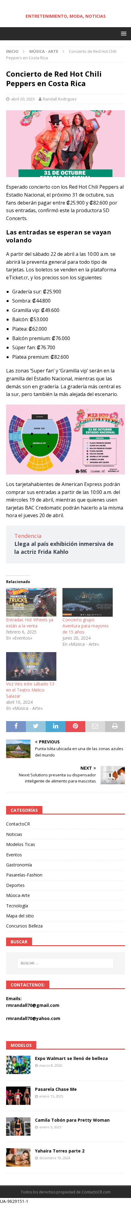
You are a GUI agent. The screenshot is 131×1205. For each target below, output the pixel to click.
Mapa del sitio (20, 916)
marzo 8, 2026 (50, 1065)
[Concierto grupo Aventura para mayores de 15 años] (87, 602)
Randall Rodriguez (60, 99)
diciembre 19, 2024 (54, 1158)
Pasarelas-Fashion (24, 875)
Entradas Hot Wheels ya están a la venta (29, 623)
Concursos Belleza (24, 926)
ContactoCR (18, 824)
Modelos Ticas (20, 844)
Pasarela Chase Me (56, 1089)
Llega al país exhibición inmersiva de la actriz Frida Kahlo (64, 547)
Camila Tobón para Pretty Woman (72, 1120)
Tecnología (17, 906)
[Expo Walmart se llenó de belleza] (18, 1065)
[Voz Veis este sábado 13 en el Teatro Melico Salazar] (31, 666)
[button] (122, 33)
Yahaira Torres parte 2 (59, 1151)
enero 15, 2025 (51, 1096)
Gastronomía (19, 865)
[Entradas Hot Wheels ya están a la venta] (31, 602)
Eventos (14, 855)
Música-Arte (18, 895)
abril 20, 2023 (23, 99)
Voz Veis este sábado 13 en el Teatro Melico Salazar (30, 690)
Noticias (14, 834)
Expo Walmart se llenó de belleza (71, 1058)
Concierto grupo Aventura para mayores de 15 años (85, 626)
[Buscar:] (65, 963)
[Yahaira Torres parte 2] (18, 1157)
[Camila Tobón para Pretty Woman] (18, 1126)
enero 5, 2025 (50, 1127)
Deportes (15, 885)
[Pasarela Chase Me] (18, 1096)
